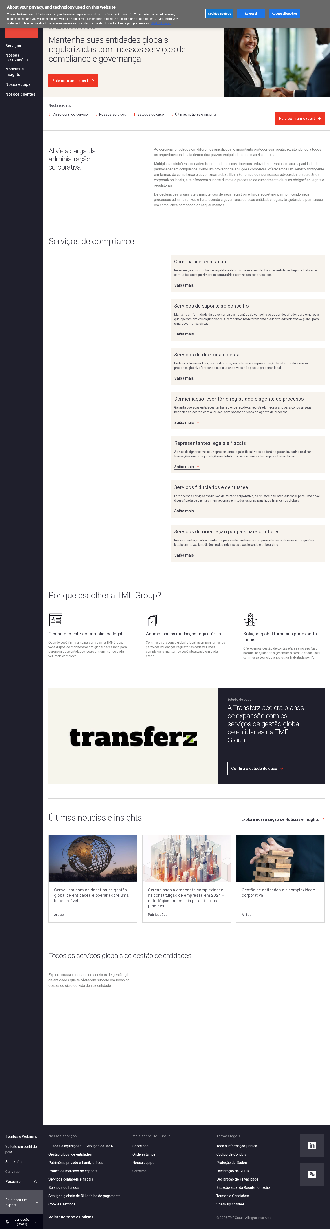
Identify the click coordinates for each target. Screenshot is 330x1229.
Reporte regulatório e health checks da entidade (186, 1021)
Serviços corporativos (162, 1037)
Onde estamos (144, 1154)
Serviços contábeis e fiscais (70, 1179)
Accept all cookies (284, 13)
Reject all (251, 13)
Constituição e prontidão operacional (176, 988)
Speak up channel (230, 1204)
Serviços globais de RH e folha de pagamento (84, 1196)
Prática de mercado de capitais (72, 1171)
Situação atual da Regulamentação (243, 1187)
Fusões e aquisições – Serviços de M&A (80, 1146)
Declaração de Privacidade (237, 1179)
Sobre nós (140, 1146)
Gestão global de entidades (70, 1154)
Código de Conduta (231, 1154)
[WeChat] (312, 1174)
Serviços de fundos (63, 1187)
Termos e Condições (232, 1196)
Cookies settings (61, 1204)
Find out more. (161, 23)
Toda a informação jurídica (236, 1146)
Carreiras (139, 1171)
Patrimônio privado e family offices (75, 1163)
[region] (165, 14)
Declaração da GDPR (232, 1171)
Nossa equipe (143, 1163)
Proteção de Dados (231, 1163)
